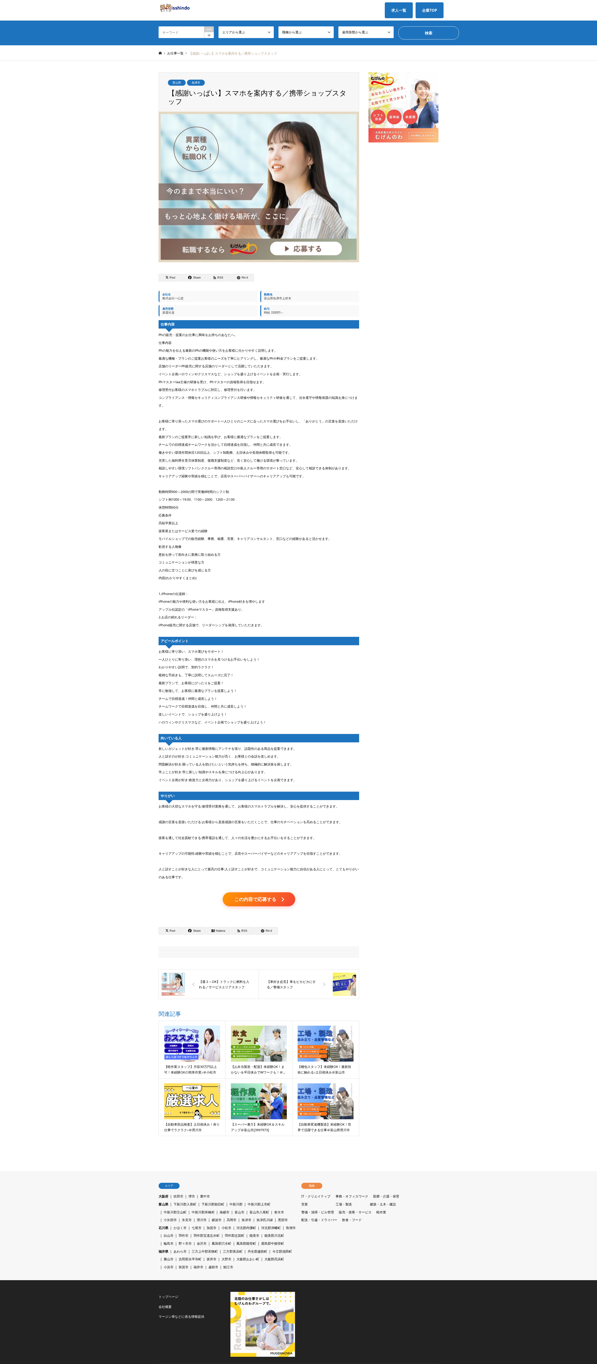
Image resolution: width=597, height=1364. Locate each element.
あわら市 (180, 1251)
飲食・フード (352, 1220)
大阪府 (163, 1196)
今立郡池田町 (282, 1251)
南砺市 (224, 1212)
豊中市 (205, 1196)
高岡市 (231, 1220)
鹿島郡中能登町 (272, 1243)
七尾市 (196, 1228)
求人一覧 (398, 10)
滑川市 (202, 1220)
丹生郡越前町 (257, 1251)
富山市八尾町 (259, 1212)
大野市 (226, 1259)
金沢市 (202, 1243)
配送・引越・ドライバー (319, 1220)
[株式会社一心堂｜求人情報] (174, 6)
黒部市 (283, 1220)
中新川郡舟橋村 (203, 1212)
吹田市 (178, 1196)
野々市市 (185, 1243)
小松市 (226, 1228)
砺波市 (217, 1220)
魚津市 (196, 83)
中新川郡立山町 (175, 1212)
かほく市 (180, 1228)
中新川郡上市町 (259, 1204)
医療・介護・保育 (386, 1196)
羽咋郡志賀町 (234, 1235)
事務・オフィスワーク (352, 1196)
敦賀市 (183, 1267)
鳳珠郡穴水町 (221, 1243)
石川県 (163, 1228)
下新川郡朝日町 (212, 1204)
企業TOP (429, 10)
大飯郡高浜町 (274, 1259)
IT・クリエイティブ (315, 1196)
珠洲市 (291, 1228)
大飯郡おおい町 (247, 1259)
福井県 (163, 1251)
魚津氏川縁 (265, 1220)
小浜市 (169, 1267)
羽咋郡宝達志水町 (207, 1235)
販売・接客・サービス (355, 1212)
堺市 (191, 1196)
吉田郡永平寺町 (190, 1259)
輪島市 (169, 1243)
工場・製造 (344, 1204)
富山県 (177, 83)
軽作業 (381, 1212)
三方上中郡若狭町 (205, 1251)
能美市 (254, 1235)
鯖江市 (228, 1267)
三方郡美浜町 (233, 1251)
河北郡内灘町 (246, 1228)
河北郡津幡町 (271, 1228)
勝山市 (169, 1259)
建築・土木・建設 (383, 1204)
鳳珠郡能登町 (246, 1243)
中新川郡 (236, 1204)
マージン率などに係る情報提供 (181, 1316)
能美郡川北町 (274, 1235)
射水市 (279, 1212)
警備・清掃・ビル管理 (317, 1212)
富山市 (239, 1212)
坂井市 (211, 1259)
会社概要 (165, 1306)
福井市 (198, 1267)
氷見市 (187, 1220)
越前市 (213, 1267)
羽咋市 (183, 1235)
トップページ (168, 1296)
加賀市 (211, 1228)
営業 (304, 1204)
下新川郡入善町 (185, 1204)
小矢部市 (170, 1220)
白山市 (169, 1235)
